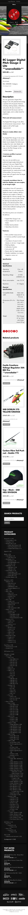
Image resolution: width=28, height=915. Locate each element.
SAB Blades (8, 565)
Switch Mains (11, 572)
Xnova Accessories (14, 617)
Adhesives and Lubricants (12, 836)
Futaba (9, 601)
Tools (5, 834)
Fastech (10, 629)
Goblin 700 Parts (14, 766)
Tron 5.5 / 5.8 (13, 698)
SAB (9, 677)
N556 (11, 691)
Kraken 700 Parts (14, 783)
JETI (9, 622)
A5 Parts (12, 719)
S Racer (12, 827)
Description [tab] (8, 91)
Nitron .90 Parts (14, 814)
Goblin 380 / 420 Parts (15, 758)
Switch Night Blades (13, 574)
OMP (9, 639)
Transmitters (9, 635)
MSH (9, 734)
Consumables (9, 540)
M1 (11, 672)
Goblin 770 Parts (14, 768)
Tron (9, 695)
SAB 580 (12, 682)
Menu (14, 4)
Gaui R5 (12, 706)
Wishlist (18, 1)
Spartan (10, 604)
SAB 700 (12, 683)
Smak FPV (10, 825)
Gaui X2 (12, 708)
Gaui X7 (12, 665)
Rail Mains (10, 560)
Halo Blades (9, 556)
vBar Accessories (12, 607)
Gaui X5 (12, 664)
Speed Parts (13, 793)
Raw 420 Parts (13, 784)
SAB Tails (10, 569)
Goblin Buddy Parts (14, 775)
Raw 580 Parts (13, 788)
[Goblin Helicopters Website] (6, 894)
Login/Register (11, 1)
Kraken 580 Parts (14, 781)
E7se (11, 690)
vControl (10, 642)
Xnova (9, 612)
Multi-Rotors (7, 822)
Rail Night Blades (12, 562)
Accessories (7, 538)
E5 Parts (12, 802)
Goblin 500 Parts (14, 762)
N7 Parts (12, 809)
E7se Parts (12, 804)
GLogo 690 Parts (14, 724)
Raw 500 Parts (13, 786)
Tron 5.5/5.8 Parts (14, 815)
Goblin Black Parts (14, 770)
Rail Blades (8, 559)
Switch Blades (9, 570)
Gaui (9, 593)
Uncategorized (7, 86)
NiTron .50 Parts (14, 812)
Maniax (10, 585)
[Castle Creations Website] (22, 898)
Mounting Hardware (13, 546)
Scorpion (10, 596)
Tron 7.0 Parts (13, 817)
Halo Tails (10, 557)
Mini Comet (15, 780)
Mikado (10, 669)
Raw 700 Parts (13, 789)
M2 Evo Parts (13, 749)
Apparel (6, 551)
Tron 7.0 (12, 700)
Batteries (8, 581)
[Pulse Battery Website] (22, 894)
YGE (9, 598)
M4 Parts (12, 755)
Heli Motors (13, 614)
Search (7, 522)
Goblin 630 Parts (14, 765)
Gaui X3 (12, 660)
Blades (5, 554)
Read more (6, 383)
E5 (10, 688)
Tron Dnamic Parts (14, 819)
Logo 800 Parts (13, 732)
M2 (11, 673)
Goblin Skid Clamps (13, 545)
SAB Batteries (11, 586)
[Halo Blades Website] (14, 894)
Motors (7, 609)
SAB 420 (12, 678)
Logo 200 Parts (13, 726)
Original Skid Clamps (13, 548)
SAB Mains (10, 567)
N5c (11, 693)
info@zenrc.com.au (14, 911)
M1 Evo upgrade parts (15, 744)
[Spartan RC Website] (10, 902)
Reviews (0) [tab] (17, 91)
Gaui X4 (12, 662)
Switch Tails (11, 575)
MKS (9, 634)
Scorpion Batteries (12, 588)
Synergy (10, 685)
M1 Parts (12, 747)
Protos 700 (12, 739)
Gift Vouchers (7, 651)
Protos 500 (12, 737)
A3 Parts (12, 718)
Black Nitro (15, 771)
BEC (7, 590)
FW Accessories (10, 646)
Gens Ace (10, 583)
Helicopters (6, 654)
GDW (9, 632)
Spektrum (10, 624)
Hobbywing (11, 594)
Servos (7, 625)
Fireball (14, 778)
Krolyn (17, 910)
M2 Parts (12, 753)
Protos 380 (12, 735)
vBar (9, 606)
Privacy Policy (9, 910)
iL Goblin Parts (15, 791)
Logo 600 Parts (13, 729)
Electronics (6, 580)
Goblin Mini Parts (14, 776)
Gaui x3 (12, 709)
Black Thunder (15, 773)
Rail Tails (10, 564)
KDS (9, 667)
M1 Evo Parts (13, 742)
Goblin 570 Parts (14, 763)
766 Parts (12, 801)
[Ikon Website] (14, 898)
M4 (11, 675)
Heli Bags (8, 542)
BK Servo (10, 627)
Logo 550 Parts (13, 727)
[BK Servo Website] (6, 898)
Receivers (8, 619)
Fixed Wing (6, 645)
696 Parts (12, 799)
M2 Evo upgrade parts (15, 750)
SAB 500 (12, 680)
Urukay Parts (13, 794)
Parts (7, 701)
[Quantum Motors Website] (18, 902)
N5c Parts (12, 807)
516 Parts (12, 798)
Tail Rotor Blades (10, 577)
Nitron (11, 696)
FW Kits (8, 648)
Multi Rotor (12, 616)
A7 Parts (12, 721)
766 (11, 686)
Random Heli (9, 543)
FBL (7, 599)
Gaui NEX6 (12, 659)
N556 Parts (12, 806)
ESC (7, 591)
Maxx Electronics (12, 603)
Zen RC (14, 22)
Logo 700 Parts (13, 731)
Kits (7, 655)
